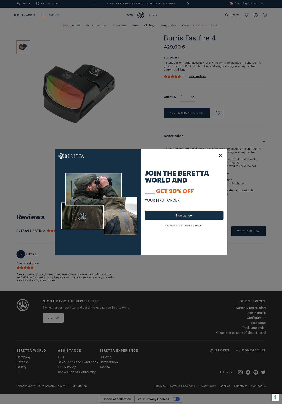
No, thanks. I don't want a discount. (184, 226)
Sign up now (184, 215)
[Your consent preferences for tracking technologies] (275, 397)
